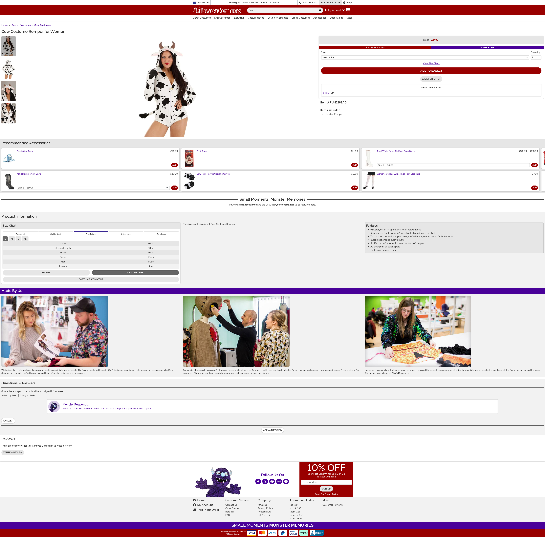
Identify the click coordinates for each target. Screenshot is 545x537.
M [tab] (12, 239)
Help (349, 2)
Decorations (336, 17)
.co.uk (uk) (295, 508)
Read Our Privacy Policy (326, 494)
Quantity (535, 52)
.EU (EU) (202, 3)
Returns (229, 511)
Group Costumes (301, 17)
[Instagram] (279, 481)
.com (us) (295, 511)
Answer (8, 420)
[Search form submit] (320, 10)
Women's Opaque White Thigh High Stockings (398, 174)
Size (323, 52)
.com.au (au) (296, 515)
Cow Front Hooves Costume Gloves (213, 174)
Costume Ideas (256, 17)
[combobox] (282, 10)
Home (201, 500)
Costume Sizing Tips (91, 279)
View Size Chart (431, 63)
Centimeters (135, 272)
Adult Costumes (202, 17)
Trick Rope (202, 151)
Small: (326, 93)
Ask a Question (272, 430)
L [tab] (18, 239)
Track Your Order (208, 509)
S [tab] (5, 239)
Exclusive (239, 17)
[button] (335, 10)
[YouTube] (286, 481)
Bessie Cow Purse (25, 151)
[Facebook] (258, 481)
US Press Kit (264, 515)
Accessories (319, 17)
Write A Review (12, 452)
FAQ (227, 515)
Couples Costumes (278, 17)
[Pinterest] (272, 481)
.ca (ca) (294, 505)
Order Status (232, 508)
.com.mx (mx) (297, 518)
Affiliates (262, 505)
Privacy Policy (265, 508)
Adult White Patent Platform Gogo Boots (396, 151)
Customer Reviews (332, 505)
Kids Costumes (222, 17)
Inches (46, 272)
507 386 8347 (310, 2)
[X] (265, 481)
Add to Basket (431, 70)
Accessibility (264, 511)
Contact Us (330, 2)
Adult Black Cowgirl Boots (29, 174)
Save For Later (431, 79)
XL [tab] (25, 239)
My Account (205, 505)
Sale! (349, 17)
